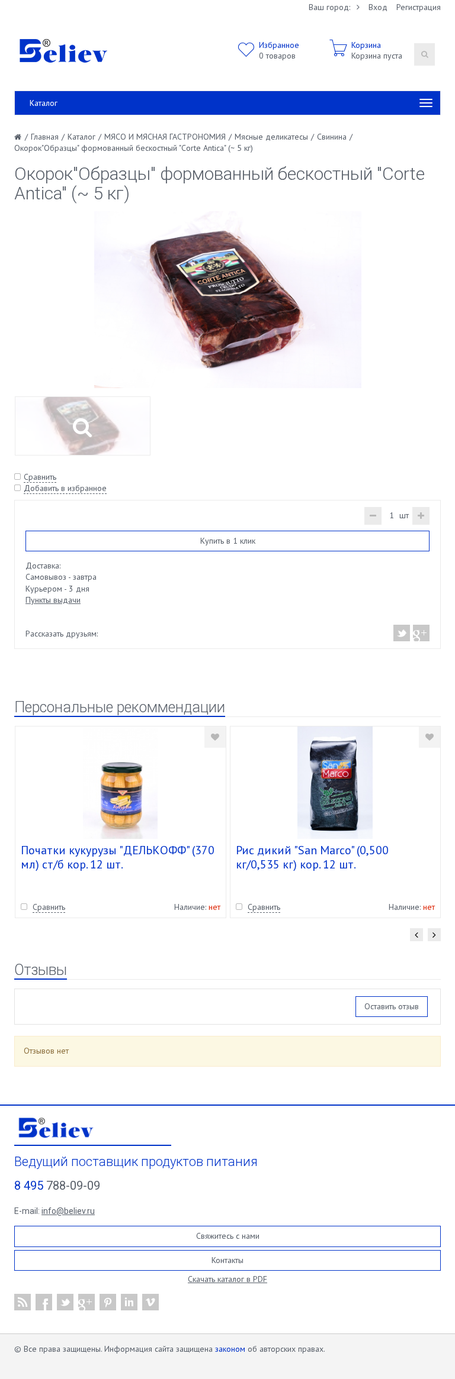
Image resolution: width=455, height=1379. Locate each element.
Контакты (227, 1260)
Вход (378, 7)
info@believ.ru (68, 1211)
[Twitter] (402, 633)
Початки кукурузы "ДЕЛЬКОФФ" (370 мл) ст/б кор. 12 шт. (117, 857)
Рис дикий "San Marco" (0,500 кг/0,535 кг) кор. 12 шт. (312, 857)
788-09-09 (57, 1185)
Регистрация (418, 7)
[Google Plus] (421, 633)
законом (230, 1349)
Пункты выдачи (53, 600)
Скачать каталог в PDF (227, 1279)
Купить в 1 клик (227, 540)
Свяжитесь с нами (227, 1236)
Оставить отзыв (391, 1006)
